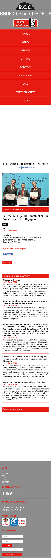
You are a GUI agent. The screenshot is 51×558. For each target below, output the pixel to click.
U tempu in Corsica (11, 280)
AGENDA (25, 50)
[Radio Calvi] (25, 206)
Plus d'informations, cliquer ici (15, 249)
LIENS (25, 83)
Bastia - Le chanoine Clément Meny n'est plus (23, 382)
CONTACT (25, 100)
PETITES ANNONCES (25, 92)
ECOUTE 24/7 (25, 75)
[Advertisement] (25, 132)
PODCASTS (25, 67)
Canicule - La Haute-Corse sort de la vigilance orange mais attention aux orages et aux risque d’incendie (25, 359)
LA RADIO (25, 58)
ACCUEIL (26, 33)
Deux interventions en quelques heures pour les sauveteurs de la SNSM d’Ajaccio (25, 302)
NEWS (25, 42)
